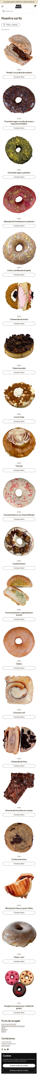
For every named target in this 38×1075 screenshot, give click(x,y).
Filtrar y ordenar (11, 25)
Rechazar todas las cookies (19, 1070)
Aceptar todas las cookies (19, 1066)
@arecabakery (5, 1045)
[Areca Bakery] (18, 6)
